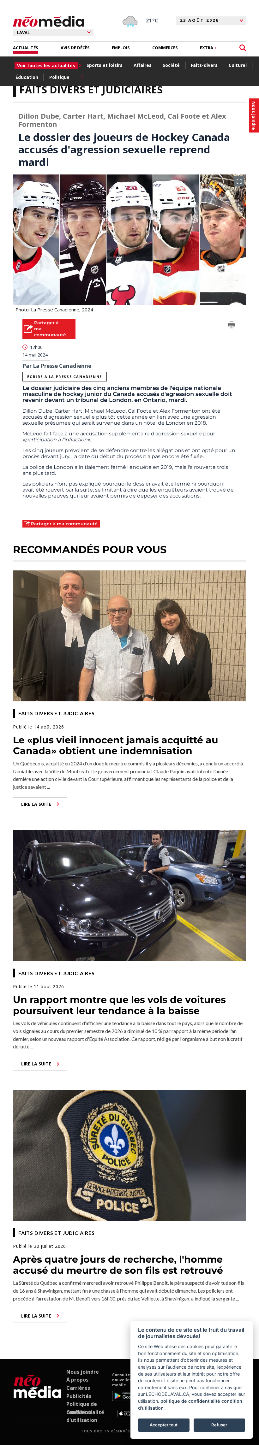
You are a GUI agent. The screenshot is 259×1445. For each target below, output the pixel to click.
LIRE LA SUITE (36, 804)
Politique (59, 77)
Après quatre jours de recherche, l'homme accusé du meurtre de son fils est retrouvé (118, 1264)
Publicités (78, 1396)
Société (171, 65)
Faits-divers (204, 65)
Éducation (26, 77)
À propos (77, 1379)
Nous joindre (82, 1371)
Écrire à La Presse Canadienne (64, 376)
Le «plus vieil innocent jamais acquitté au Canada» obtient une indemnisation (115, 745)
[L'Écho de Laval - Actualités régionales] (48, 21)
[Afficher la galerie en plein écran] (239, 181)
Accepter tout (164, 1424)
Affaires (143, 65)
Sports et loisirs (105, 65)
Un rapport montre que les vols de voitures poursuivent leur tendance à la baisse (119, 1005)
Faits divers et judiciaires (91, 89)
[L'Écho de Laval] (37, 1395)
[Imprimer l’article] (231, 326)
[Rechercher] (242, 48)
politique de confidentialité (190, 1401)
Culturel (238, 65)
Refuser (219, 1424)
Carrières (78, 1387)
